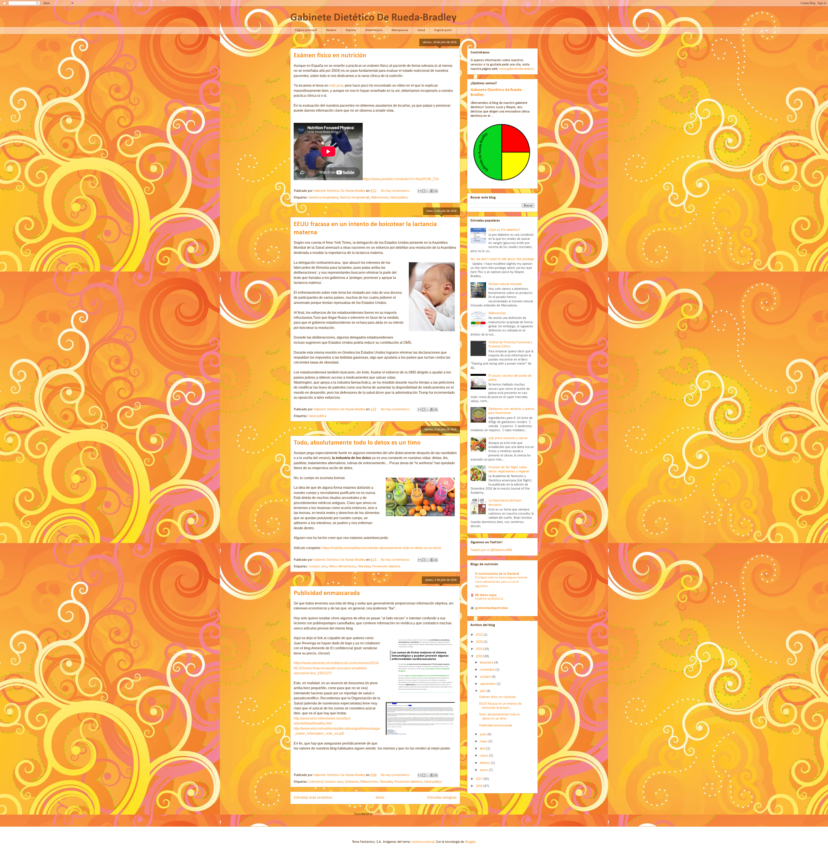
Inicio (380, 798)
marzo (484, 755)
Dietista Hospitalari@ (354, 197)
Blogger (470, 842)
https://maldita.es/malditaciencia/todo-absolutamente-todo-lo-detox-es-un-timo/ (381, 548)
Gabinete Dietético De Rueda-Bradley (373, 17)
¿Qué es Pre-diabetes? (504, 230)
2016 (479, 786)
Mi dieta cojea (486, 595)
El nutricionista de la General (497, 574)
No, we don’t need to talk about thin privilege (502, 259)
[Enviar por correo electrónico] (419, 191)
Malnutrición (379, 197)
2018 (479, 656)
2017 (479, 779)
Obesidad (364, 566)
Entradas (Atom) (384, 814)
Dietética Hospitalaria (323, 197)
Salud (421, 30)
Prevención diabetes (386, 566)
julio (483, 691)
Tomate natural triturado (505, 284)
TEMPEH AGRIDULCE (489, 599)
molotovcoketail (422, 842)
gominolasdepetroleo (491, 608)
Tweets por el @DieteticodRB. (491, 550)
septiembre (488, 684)
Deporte (351, 30)
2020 (479, 642)
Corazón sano (318, 566)
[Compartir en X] (428, 191)
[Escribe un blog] (424, 191)
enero (484, 770)
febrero (485, 763)
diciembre (487, 662)
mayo (484, 741)
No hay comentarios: (396, 191)
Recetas (331, 30)
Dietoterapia (373, 30)
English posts (443, 30)
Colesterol (316, 782)
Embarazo (352, 782)
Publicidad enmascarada (327, 593)
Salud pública (399, 197)
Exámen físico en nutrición (330, 55)
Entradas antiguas (442, 798)
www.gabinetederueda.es (516, 69)
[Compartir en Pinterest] (436, 191)
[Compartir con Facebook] (432, 191)
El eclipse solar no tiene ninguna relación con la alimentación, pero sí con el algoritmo (501, 582)
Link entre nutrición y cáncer (508, 438)
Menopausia (400, 30)
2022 (479, 635)
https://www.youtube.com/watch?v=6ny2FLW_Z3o (401, 179)
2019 (479, 649)
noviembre (488, 669)
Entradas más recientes (313, 798)
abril (483, 748)
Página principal (306, 30)
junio (484, 734)
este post (336, 85)
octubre (486, 677)
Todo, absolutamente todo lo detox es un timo (357, 443)
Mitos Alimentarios (342, 566)
